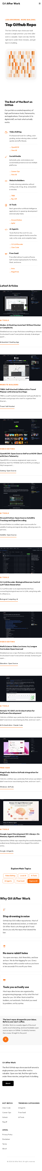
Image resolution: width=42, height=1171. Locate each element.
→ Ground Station (15, 220)
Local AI (23, 876)
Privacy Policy (7, 1134)
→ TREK (12, 196)
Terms (4, 1144)
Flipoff (4, 1122)
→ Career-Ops (14, 171)
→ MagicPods (14, 272)
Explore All (33, 881)
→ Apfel (12, 223)
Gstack (5, 1117)
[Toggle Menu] (39, 3)
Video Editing (10, 876)
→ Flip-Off (13, 199)
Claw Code (6, 1108)
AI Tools (34, 876)
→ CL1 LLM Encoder (16, 244)
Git (11, 3)
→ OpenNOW (14, 147)
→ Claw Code (14, 247)
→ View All (13, 150)
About (8, 1083)
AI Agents (8, 881)
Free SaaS (20, 881)
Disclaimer (6, 1139)
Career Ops (6, 1112)
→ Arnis (12, 268)
